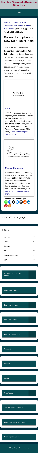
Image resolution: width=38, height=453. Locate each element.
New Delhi (8, 29)
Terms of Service (24, 448)
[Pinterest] (6, 205)
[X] (21, 202)
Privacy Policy (13, 448)
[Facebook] (9, 202)
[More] (9, 205)
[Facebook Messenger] (17, 202)
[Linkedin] (28, 202)
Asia (15, 26)
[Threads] (13, 202)
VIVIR (8, 108)
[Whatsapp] (6, 202)
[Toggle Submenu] (32, 274)
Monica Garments (14, 168)
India (21, 26)
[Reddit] (25, 202)
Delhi (27, 26)
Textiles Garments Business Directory (19, 4)
